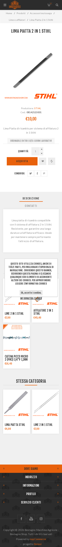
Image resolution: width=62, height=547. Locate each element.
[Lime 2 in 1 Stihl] (45, 403)
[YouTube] (31, 519)
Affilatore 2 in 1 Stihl (43, 312)
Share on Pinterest (44, 173)
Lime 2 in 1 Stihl (14, 313)
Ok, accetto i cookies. (31, 292)
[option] (16, 412)
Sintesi (37, 544)
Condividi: (19, 173)
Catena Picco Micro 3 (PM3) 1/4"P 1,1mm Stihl (16, 360)
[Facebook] (21, 519)
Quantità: (23, 151)
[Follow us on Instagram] (41, 519)
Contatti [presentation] (31, 206)
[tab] (31, 198)
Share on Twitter (31, 173)
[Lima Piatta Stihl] (16, 403)
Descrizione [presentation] (31, 198)
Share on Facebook (37, 173)
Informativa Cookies (31, 298)
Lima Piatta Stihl (15, 425)
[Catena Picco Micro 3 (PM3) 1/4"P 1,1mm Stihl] (16, 338)
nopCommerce (38, 539)
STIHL (37, 108)
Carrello (50, 3)
